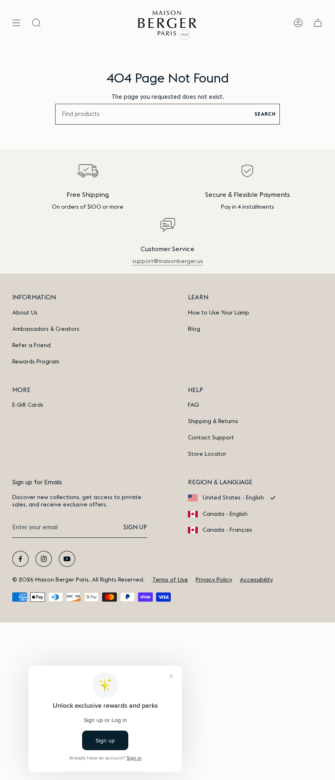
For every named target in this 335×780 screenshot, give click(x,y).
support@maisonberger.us (167, 261)
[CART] (318, 23)
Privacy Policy (214, 580)
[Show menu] (16, 23)
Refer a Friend (31, 345)
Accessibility (256, 580)
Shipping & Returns (213, 421)
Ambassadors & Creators (45, 329)
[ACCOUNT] (298, 23)
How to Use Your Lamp (218, 313)
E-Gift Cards (27, 405)
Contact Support (211, 438)
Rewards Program (35, 362)
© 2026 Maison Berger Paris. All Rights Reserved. (78, 580)
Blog (194, 329)
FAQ (193, 405)
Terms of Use (170, 580)
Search (265, 114)
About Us (25, 313)
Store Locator (207, 454)
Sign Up (135, 527)
